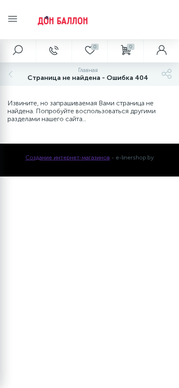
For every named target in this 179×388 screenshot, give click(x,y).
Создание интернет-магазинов (67, 157)
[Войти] (161, 50)
